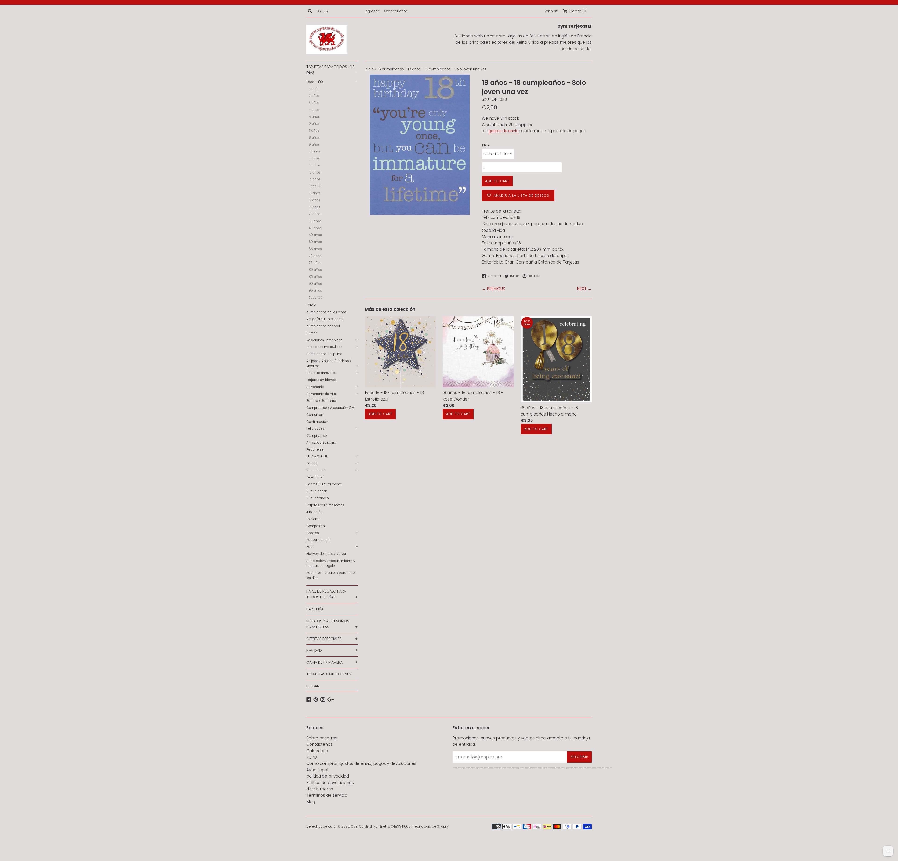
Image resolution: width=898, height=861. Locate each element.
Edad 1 (314, 89)
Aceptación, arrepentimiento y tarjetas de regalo (330, 563)
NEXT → (584, 289)
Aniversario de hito (332, 394)
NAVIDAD (332, 650)
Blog (310, 801)
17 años (314, 200)
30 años (315, 221)
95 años (315, 290)
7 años (314, 130)
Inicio (369, 69)
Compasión (315, 526)
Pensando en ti (318, 540)
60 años (315, 242)
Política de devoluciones (330, 782)
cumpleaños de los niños (326, 312)
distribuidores (319, 789)
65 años (315, 249)
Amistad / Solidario (321, 442)
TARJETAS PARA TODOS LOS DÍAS (331, 70)
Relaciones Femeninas (332, 340)
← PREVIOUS (493, 289)
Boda (332, 547)
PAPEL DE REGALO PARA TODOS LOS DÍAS (332, 594)
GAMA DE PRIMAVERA (332, 662)
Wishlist (551, 11)
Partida (332, 463)
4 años (314, 110)
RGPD (311, 757)
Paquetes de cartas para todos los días (331, 575)
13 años (314, 172)
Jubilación (314, 512)
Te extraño (314, 477)
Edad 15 (315, 186)
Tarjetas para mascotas (325, 505)
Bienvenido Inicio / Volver (326, 554)
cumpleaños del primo (324, 354)
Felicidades (332, 428)
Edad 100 (316, 297)
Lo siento (313, 519)
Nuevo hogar (316, 491)
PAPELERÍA (314, 609)
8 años (314, 137)
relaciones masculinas (332, 347)
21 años (314, 214)
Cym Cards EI (361, 826)
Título (486, 145)
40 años (315, 228)
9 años (314, 144)
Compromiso (316, 435)
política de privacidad (327, 776)
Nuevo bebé (332, 470)
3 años (314, 103)
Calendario (317, 751)
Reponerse (315, 449)
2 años (314, 96)
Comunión (314, 414)
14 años (314, 179)
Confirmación (317, 422)
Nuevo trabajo (317, 498)
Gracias (332, 533)
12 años (314, 165)
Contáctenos (319, 744)
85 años (315, 277)
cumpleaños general (323, 326)
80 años (315, 270)
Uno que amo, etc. (332, 373)
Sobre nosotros (321, 738)
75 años (315, 262)
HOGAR (312, 686)
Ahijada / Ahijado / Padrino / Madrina (332, 363)
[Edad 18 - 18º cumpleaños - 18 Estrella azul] (400, 351)
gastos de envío (503, 131)
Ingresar (372, 11)
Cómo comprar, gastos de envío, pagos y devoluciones (361, 763)
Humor (311, 333)
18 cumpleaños (391, 69)
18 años (314, 207)
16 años (315, 193)
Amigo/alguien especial (325, 319)
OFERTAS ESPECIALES (332, 638)
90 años (315, 284)
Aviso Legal (317, 770)
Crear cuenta (395, 11)
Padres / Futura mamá (324, 484)
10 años (315, 151)
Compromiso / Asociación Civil (330, 407)
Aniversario (332, 387)
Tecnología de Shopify (431, 826)
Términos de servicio (326, 795)
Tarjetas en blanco (321, 380)
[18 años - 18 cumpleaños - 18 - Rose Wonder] (478, 351)
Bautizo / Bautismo (321, 400)
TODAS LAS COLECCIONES (328, 674)
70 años (315, 256)
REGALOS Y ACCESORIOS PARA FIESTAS (332, 624)
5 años (314, 117)
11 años (314, 158)
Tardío (311, 305)
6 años (314, 123)
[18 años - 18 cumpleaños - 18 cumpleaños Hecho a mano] (556, 359)
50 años (315, 235)
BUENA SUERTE (332, 456)
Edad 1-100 (331, 82)
